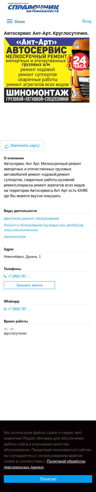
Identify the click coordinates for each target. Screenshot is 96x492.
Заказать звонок (29, 285)
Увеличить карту (22, 145)
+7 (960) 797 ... (18, 276)
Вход (86, 21)
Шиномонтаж (15, 236)
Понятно (48, 479)
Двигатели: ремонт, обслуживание (31, 218)
